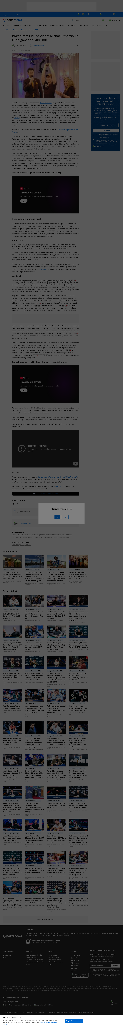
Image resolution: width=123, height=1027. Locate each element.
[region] (61, 1021)
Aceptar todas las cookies (74, 1021)
